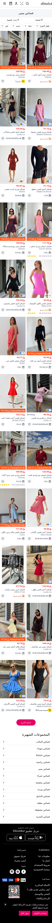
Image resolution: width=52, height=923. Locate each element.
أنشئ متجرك (20, 860)
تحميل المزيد (26, 722)
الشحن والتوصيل (42, 893)
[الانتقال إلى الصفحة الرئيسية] (46, 3)
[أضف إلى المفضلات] (29, 81)
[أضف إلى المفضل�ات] (3, 81)
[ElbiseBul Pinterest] (18, 871)
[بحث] (27, 3)
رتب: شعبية (12, 19)
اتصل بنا (46, 860)
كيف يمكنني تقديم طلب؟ (38, 889)
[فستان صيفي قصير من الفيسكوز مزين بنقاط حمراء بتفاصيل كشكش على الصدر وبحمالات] (13, 336)
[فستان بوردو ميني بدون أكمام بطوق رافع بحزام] (13, 450)
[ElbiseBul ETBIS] (14, 891)
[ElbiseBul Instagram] (12, 871)
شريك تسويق (20, 856)
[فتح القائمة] (4, 3)
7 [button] (23, 181)
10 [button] (23, 353)
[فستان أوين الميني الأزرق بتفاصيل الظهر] (13, 679)
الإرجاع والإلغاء (43, 898)
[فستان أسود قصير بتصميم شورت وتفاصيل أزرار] (13, 279)
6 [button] (23, 696)
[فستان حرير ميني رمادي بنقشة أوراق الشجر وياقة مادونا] (13, 565)
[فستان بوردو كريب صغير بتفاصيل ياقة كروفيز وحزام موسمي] (13, 164)
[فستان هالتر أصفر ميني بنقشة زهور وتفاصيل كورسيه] (13, 622)
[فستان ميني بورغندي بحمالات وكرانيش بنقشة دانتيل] (13, 221)
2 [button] (23, 63)
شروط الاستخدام (42, 865)
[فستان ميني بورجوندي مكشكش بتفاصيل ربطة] (13, 50)
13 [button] (50, 296)
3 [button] (50, 124)
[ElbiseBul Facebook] (23, 871)
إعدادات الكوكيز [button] (40, 913)
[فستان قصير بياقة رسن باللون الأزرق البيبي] (13, 507)
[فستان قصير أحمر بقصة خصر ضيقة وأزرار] (13, 393)
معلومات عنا (44, 856)
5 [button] (50, 582)
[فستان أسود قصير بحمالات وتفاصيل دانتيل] (13, 107)
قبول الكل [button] (25, 913)
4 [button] (23, 235)
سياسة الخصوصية (41, 869)
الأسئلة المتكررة (42, 885)
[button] (42, 26)
